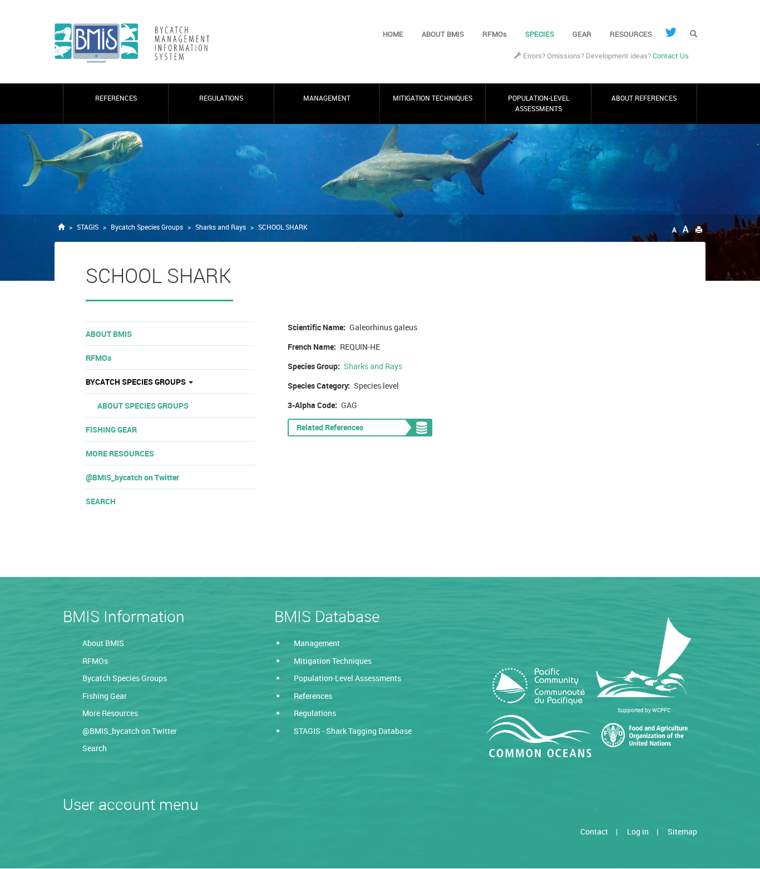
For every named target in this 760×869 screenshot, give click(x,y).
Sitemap (682, 831)
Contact (594, 831)
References (116, 98)
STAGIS (87, 227)
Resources (631, 34)
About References (644, 98)
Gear (582, 34)
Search (101, 501)
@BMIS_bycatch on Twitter (132, 477)
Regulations (221, 98)
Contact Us (671, 56)
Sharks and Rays (220, 227)
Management (327, 98)
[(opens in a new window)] (671, 32)
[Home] (137, 43)
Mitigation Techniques (432, 98)
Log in (638, 831)
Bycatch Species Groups (147, 227)
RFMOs (494, 34)
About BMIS (443, 34)
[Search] (693, 34)
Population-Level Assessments (538, 103)
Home (393, 34)
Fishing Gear (111, 429)
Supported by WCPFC (644, 710)
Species (539, 34)
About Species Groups (143, 405)
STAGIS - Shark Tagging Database (353, 731)
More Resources (120, 453)
